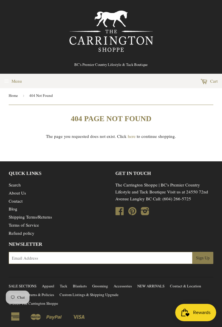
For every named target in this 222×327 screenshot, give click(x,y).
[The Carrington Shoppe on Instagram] (145, 213)
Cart (213, 81)
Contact (16, 201)
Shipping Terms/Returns (30, 217)
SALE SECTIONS (22, 286)
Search (15, 185)
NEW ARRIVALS (150, 286)
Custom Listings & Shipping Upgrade (89, 294)
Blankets (80, 286)
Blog (13, 209)
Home (13, 95)
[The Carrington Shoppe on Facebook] (119, 213)
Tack (63, 286)
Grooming (100, 286)
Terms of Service (24, 225)
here (132, 136)
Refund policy (21, 233)
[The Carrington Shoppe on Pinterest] (132, 213)
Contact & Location (185, 286)
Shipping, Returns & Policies (31, 294)
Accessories (123, 286)
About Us (17, 193)
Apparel (48, 286)
